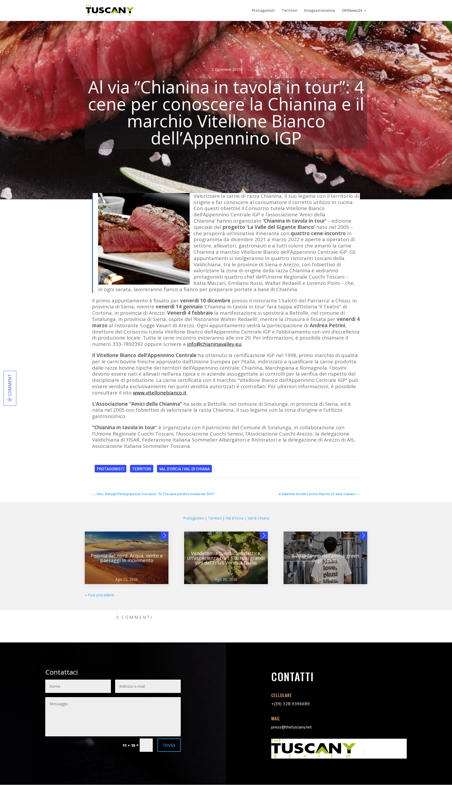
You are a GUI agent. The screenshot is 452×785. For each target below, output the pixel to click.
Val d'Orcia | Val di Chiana (184, 468)
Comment (10, 385)
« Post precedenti (99, 594)
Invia (169, 744)
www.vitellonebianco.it (160, 392)
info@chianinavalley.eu (214, 344)
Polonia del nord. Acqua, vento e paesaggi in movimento (127, 557)
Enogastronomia (319, 11)
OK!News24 (352, 11)
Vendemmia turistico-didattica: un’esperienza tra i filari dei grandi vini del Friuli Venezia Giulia (226, 558)
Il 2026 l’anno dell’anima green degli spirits (325, 557)
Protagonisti (263, 11)
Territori (289, 11)
